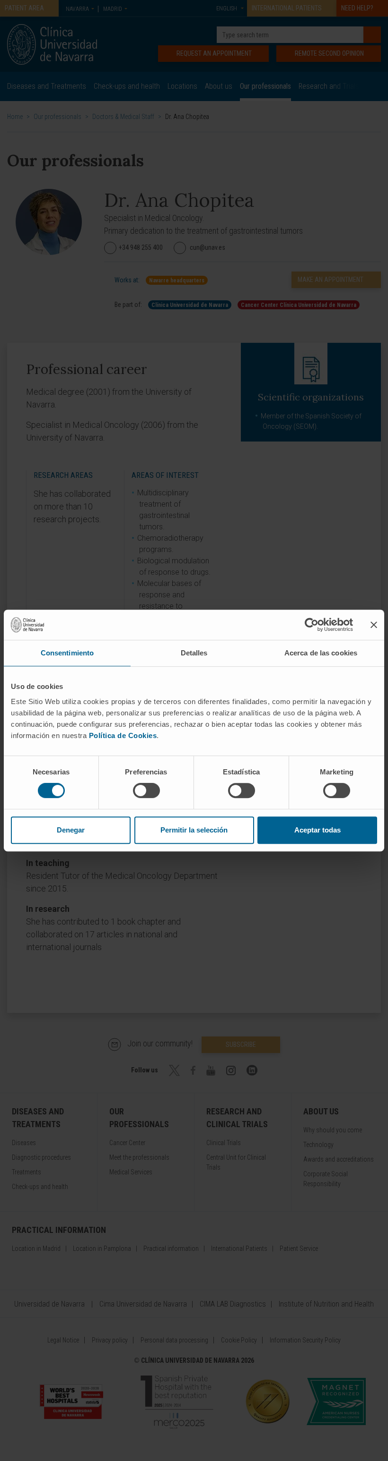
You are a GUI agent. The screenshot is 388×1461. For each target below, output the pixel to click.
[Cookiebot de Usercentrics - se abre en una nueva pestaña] (311, 625)
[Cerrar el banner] (373, 624)
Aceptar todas (317, 830)
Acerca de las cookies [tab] (320, 653)
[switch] (146, 790)
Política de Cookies (123, 735)
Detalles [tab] (194, 653)
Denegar (71, 830)
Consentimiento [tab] (67, 653)
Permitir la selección (194, 830)
